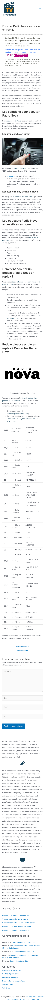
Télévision (6, 988)
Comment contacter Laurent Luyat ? (16, 919)
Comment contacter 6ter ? (20, 961)
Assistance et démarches (11, 970)
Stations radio (7, 984)
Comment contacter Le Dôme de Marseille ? (18, 923)
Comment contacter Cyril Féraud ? (25, 942)
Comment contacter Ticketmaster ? (15, 930)
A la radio (10, 176)
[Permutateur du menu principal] (40, 9)
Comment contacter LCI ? (24, 952)
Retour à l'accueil (33, 999)
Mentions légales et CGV (16, 999)
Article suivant (22, 651)
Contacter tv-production (35, 997)
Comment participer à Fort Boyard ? (15, 915)
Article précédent (22, 646)
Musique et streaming (10, 977)
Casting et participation (11, 974)
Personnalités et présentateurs (13, 981)
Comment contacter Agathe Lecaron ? (16, 926)
